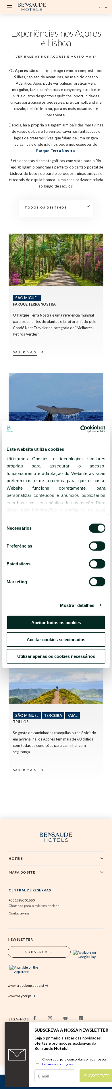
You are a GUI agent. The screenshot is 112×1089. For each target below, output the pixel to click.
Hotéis (16, 858)
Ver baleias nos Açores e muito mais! (56, 56)
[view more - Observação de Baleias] (56, 399)
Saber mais (24, 352)
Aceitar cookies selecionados (56, 639)
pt (101, 7)
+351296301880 (22, 900)
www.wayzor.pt (19, 996)
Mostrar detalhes (77, 605)
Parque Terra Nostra (55, 150)
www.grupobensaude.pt (26, 985)
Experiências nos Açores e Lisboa (56, 38)
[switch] (97, 546)
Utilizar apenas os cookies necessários (56, 656)
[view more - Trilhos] (56, 677)
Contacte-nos (19, 913)
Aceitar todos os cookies (56, 622)
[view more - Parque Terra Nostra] (56, 260)
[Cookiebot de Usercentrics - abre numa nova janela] (80, 429)
